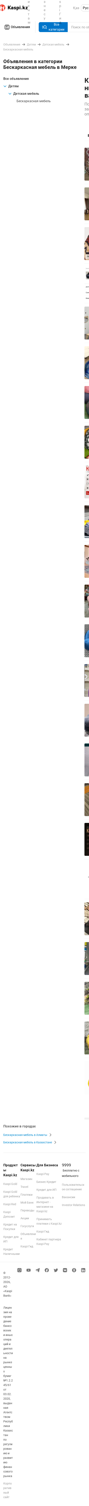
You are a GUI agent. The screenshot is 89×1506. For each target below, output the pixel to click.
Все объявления (16, 79)
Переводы (27, 1210)
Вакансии (68, 1197)
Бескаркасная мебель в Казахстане (27, 1142)
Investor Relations (73, 1205)
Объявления (20, 27)
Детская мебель (26, 94)
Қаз (76, 8)
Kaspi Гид (26, 1246)
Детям (13, 86)
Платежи (26, 1194)
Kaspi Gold (10, 1184)
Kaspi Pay (42, 1174)
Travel (24, 1186)
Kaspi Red (9, 1204)
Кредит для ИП (46, 1189)
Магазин (26, 1179)
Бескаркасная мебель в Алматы (25, 1135)
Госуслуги (27, 1226)
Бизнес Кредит (46, 1181)
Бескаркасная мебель (34, 101)
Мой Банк (27, 1202)
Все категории (56, 27)
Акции (24, 1218)
